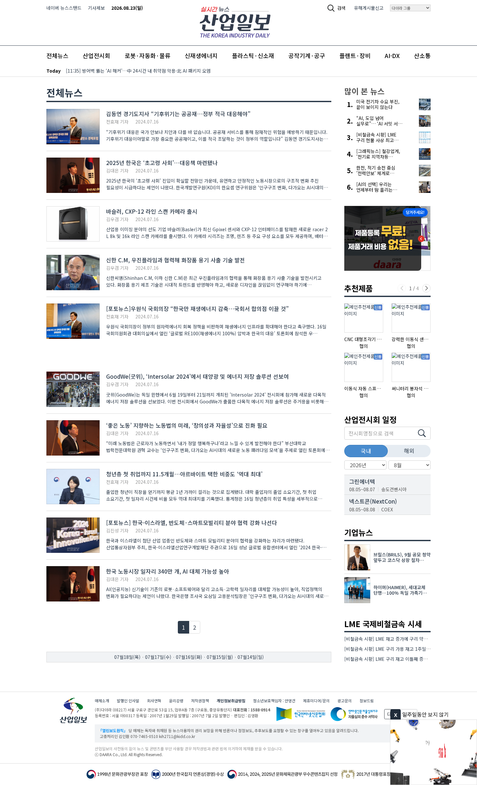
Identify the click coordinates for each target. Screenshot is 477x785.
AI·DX (392, 55)
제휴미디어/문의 (316, 700)
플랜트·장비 (355, 55)
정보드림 (367, 700)
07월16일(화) (189, 657)
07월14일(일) (251, 657)
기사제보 (96, 8)
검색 (341, 8)
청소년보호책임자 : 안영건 (274, 700)
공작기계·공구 (306, 55)
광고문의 (344, 700)
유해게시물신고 (369, 8)
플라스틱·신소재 (253, 55)
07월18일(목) (127, 657)
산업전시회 (96, 55)
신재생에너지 (201, 55)
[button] (426, 288)
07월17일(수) (158, 657)
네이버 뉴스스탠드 (63, 8)
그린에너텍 (362, 481)
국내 (366, 451)
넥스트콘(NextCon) (373, 501)
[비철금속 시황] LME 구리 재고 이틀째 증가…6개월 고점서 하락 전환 (410, 659)
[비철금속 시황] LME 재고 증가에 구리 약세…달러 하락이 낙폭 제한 (409, 639)
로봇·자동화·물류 (147, 55)
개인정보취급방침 (231, 700)
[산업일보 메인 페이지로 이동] (235, 21)
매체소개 (102, 700)
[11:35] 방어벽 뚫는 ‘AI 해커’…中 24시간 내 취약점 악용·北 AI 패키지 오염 (138, 70)
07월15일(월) (220, 657)
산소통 (422, 55)
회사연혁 (154, 700)
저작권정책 (200, 700)
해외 (409, 450)
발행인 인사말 (128, 700)
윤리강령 (176, 700)
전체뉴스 (57, 55)
